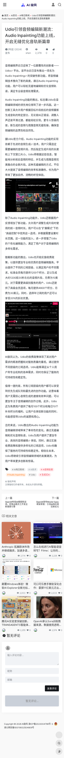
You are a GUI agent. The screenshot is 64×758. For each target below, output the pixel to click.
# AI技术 (32, 469)
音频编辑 (23, 440)
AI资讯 (14, 15)
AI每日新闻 (24, 15)
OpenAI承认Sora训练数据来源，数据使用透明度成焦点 (47, 623)
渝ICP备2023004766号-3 (40, 724)
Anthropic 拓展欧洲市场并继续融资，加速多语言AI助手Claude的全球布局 (16, 548)
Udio (8, 70)
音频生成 (25, 144)
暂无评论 (13, 636)
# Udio (32, 474)
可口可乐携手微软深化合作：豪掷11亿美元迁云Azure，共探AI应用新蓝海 (47, 586)
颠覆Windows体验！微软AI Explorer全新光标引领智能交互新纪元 (16, 586)
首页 (6, 15)
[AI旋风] (32, 4)
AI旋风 (25, 724)
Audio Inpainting (15, 75)
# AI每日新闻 (18, 469)
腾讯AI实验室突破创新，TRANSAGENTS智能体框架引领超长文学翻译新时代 (16, 623)
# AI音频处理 (47, 469)
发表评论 (52, 688)
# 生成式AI (45, 474)
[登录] (53, 5)
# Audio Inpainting (16, 474)
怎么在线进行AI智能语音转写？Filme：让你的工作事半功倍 (47, 548)
